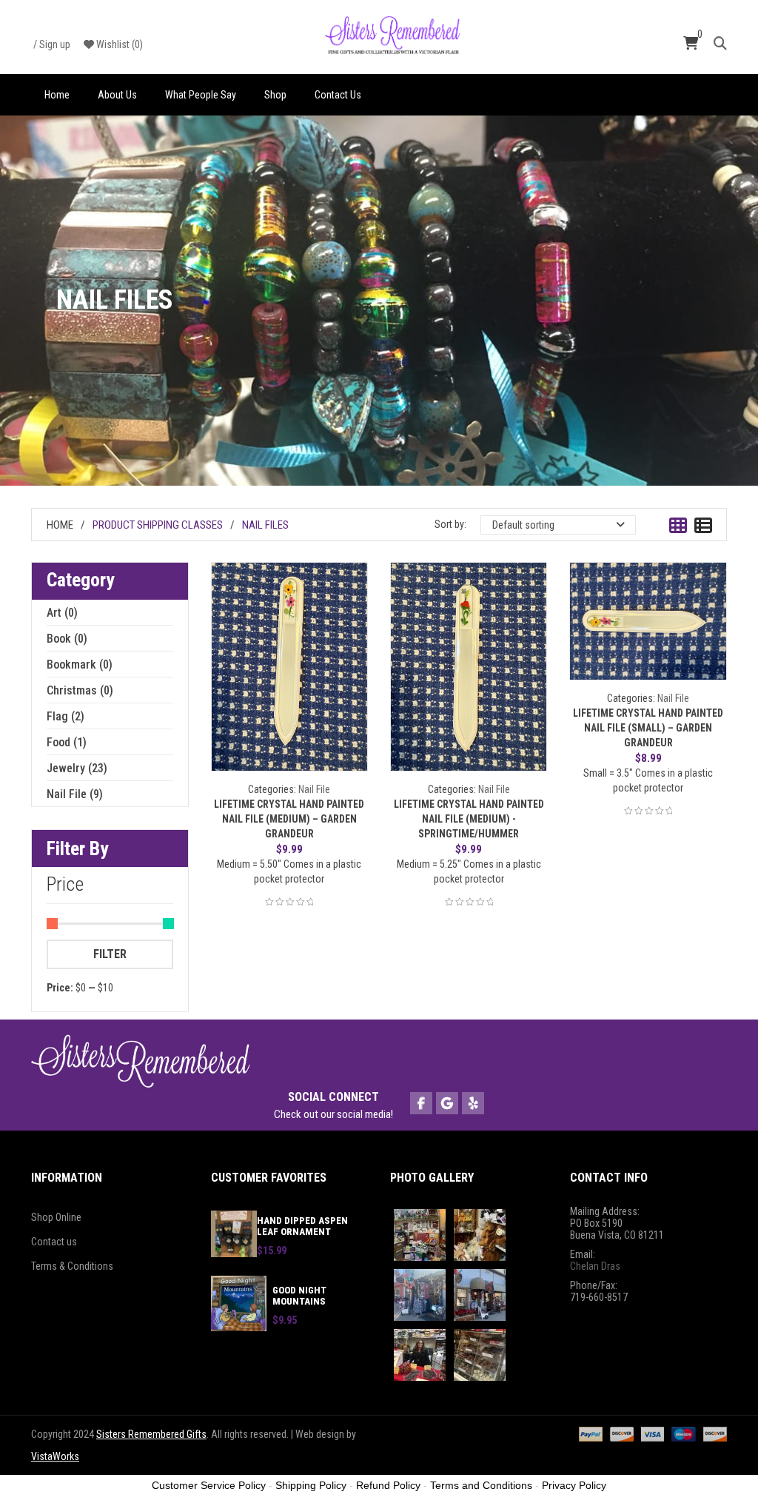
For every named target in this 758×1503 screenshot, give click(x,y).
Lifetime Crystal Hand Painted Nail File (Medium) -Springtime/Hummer (469, 819)
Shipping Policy (310, 1485)
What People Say (200, 95)
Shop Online (56, 1217)
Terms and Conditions (481, 1485)
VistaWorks (55, 1456)
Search (720, 41)
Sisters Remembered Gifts (151, 1434)
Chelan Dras (595, 1266)
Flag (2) (65, 716)
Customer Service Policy (209, 1485)
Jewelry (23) (77, 768)
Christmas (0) (80, 690)
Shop (275, 95)
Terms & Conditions (72, 1266)
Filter (110, 954)
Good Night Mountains (299, 1296)
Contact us (54, 1242)
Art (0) (62, 613)
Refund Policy (388, 1485)
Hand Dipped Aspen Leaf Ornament (302, 1226)
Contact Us (338, 95)
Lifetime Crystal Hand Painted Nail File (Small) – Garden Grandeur (648, 728)
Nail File (314, 789)
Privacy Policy (574, 1485)
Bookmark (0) (80, 664)
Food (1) (67, 742)
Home (57, 95)
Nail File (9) (75, 794)
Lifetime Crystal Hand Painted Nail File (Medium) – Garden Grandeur (289, 819)
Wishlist (118, 44)
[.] (421, 1104)
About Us (117, 95)
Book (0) (67, 639)
